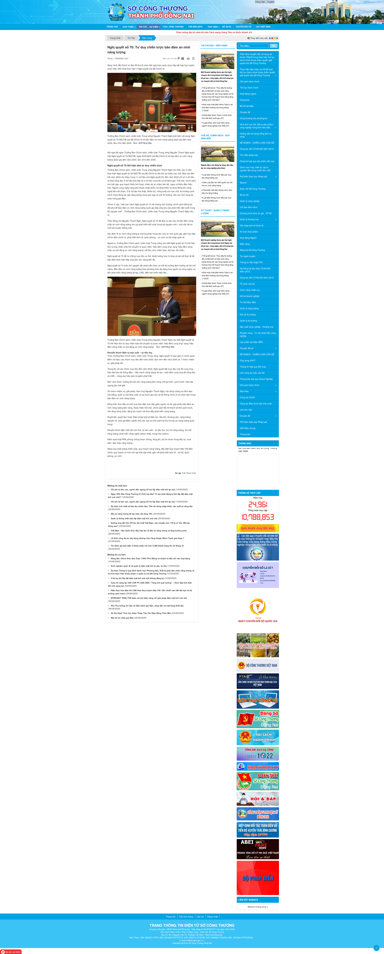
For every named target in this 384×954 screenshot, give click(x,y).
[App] (258, 546)
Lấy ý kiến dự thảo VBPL (251, 342)
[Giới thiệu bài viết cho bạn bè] (183, 58)
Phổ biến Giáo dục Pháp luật (253, 176)
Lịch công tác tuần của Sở (252, 372)
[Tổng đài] (258, 753)
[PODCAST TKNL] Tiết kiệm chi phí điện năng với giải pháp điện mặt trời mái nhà (149, 598)
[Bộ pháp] (258, 877)
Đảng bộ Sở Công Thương (252, 250)
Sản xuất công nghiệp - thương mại (256, 326)
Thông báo (245, 434)
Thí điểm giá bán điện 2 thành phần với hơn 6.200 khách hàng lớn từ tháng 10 (147, 545)
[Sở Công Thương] (117, 11)
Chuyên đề (245, 112)
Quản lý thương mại (249, 219)
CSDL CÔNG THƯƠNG (173, 27)
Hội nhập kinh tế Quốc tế (251, 225)
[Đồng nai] (258, 813)
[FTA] (258, 680)
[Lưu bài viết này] (193, 58)
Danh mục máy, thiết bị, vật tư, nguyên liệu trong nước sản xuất (255, 169)
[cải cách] (258, 737)
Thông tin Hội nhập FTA (251, 262)
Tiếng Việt (260, 1)
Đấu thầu (244, 391)
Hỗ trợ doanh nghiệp (249, 296)
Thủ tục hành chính (249, 87)
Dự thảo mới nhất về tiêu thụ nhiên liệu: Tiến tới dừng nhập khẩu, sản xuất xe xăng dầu (152, 506)
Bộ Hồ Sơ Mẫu (247, 105)
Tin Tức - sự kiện (148, 27)
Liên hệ (200, 916)
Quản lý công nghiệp (250, 200)
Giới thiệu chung (247, 428)
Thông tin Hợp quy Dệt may (253, 366)
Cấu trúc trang (186, 916)
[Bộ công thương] (258, 665)
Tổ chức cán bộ (247, 283)
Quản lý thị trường (248, 320)
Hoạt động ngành (248, 93)
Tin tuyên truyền (247, 256)
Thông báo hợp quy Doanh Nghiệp (256, 378)
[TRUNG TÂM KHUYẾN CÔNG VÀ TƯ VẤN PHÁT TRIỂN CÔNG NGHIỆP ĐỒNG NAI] (258, 766)
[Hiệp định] (258, 829)
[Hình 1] (258, 527)
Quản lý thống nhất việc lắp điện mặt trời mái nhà (134, 518)
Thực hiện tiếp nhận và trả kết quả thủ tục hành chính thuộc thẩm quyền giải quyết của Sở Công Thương (257, 72)
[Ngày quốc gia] (258, 610)
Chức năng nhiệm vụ (250, 289)
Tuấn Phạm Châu (189, 473)
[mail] (258, 699)
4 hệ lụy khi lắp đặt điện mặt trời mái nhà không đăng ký (137, 578)
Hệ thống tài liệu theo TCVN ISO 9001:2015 (255, 270)
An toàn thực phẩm (249, 231)
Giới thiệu (128, 27)
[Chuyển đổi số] (258, 574)
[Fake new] (258, 848)
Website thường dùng (257, 906)
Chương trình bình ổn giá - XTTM (256, 213)
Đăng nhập (212, 916)
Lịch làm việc (246, 409)
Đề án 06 (226, 27)
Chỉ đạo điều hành (248, 207)
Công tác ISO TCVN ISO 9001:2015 (257, 148)
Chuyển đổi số (243, 27)
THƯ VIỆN (213, 27)
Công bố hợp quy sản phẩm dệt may (257, 161)
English (270, 1)
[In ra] (188, 58)
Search (243, 182)
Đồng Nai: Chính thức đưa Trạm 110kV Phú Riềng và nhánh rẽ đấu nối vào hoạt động (150, 558)
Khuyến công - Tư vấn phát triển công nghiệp (258, 334)
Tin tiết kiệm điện (248, 302)
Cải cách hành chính (249, 81)
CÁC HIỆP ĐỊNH (263, 27)
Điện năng (245, 243)
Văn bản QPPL (195, 27)
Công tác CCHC (247, 397)
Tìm (274, 45)
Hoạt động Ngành (248, 237)
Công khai (244, 99)
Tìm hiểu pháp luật (249, 154)
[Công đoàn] (258, 780)
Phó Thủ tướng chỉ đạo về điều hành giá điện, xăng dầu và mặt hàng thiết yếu (147, 605)
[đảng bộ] (258, 718)
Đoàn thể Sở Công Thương (253, 188)
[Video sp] (258, 644)
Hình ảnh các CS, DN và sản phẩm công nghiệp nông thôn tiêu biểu (256, 126)
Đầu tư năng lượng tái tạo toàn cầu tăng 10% (132, 513)
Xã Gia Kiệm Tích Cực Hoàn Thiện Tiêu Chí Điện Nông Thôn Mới (141, 613)
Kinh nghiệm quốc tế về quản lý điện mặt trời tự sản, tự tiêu (139, 565)
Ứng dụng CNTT (248, 360)
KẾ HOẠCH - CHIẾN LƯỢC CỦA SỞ (257, 142)
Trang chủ (112, 27)
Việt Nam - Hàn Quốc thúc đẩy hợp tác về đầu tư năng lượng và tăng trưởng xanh (149, 530)
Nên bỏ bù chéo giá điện (122, 617)
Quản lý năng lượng (249, 308)
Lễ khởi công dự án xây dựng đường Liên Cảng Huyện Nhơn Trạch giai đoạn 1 (147, 538)
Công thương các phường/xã (253, 118)
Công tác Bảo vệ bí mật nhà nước (256, 403)
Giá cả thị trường (248, 314)
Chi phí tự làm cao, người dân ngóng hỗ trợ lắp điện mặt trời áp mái (143, 489)
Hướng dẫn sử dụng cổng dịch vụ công (256, 135)
